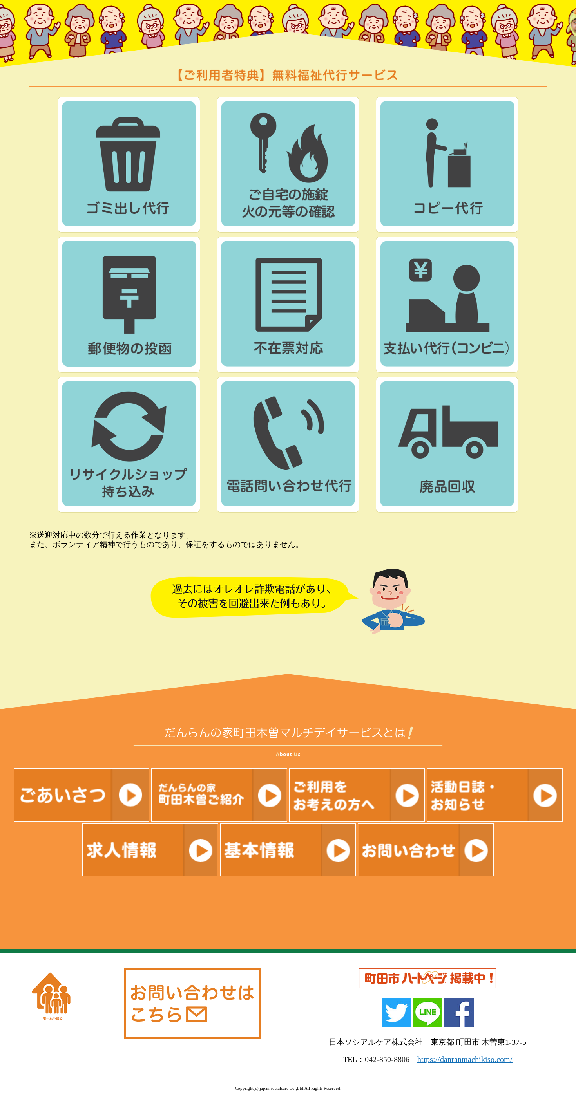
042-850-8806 (387, 1059)
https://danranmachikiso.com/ (465, 1059)
